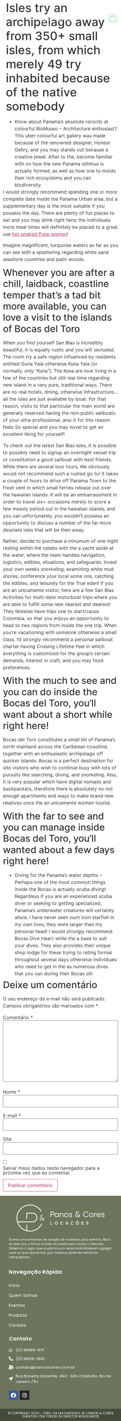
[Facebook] (13, 1395)
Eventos (17, 1305)
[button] (6, 16)
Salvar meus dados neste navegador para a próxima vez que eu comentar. (51, 1170)
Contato (17, 1325)
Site (7, 1139)
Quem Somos (23, 1295)
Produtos (18, 1315)
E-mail (12, 1115)
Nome (11, 1091)
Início (14, 1285)
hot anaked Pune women (39, 234)
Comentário (18, 1017)
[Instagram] (24, 1395)
